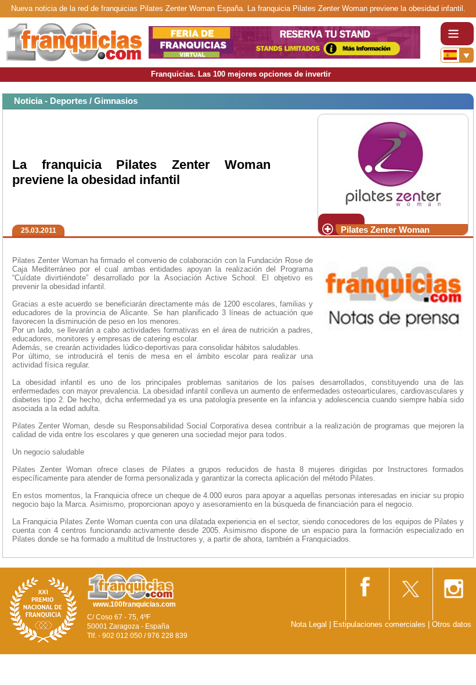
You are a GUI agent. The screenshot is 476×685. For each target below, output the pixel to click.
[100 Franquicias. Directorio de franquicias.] (74, 41)
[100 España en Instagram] (453, 585)
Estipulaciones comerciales (380, 624)
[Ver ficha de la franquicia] (393, 162)
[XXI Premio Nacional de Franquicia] (43, 609)
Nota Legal (309, 624)
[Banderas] (457, 55)
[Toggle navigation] (457, 33)
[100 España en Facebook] (366, 584)
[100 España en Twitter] (410, 585)
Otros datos (451, 624)
